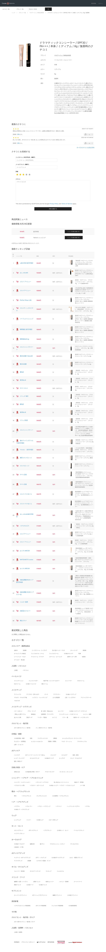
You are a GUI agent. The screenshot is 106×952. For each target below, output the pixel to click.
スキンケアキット (18, 830)
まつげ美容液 (56, 697)
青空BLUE (23, 380)
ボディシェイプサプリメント (39, 895)
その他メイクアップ (71, 694)
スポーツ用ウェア (53, 820)
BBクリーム (45, 684)
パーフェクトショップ (26, 319)
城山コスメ (23, 620)
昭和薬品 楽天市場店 (26, 329)
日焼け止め (17, 771)
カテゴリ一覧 (5, 9)
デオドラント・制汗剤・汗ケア (23, 917)
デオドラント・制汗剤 (20, 723)
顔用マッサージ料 (72, 656)
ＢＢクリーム (80, 680)
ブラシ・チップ (32, 711)
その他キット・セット (62, 830)
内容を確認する (53, 208)
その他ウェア (39, 820)
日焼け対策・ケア (18, 767)
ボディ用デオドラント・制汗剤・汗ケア (24, 921)
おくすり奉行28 (25, 551)
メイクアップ (17, 690)
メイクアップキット (19, 833)
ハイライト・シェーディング (39, 697)
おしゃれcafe (24, 273)
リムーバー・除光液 (19, 871)
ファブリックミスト (43, 738)
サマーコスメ (24, 388)
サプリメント (17, 891)
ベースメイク (58, 60)
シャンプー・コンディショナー (22, 782)
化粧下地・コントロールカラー (51, 680)
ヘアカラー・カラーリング (37, 785)
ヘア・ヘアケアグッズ (20, 802)
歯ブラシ (42, 844)
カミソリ (54, 717)
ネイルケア (64, 755)
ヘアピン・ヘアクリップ (44, 806)
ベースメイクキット (79, 830)
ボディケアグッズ (18, 853)
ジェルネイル (60, 871)
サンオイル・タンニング (66, 771)
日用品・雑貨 (17, 734)
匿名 (18, 134)
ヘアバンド (59, 806)
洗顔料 (24, 650)
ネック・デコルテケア (76, 758)
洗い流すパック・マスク (58, 650)
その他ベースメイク (31, 684)
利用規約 (16, 942)
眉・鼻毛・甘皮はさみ (47, 711)
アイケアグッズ (18, 860)
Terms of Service (67, 204)
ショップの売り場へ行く (73, 231)
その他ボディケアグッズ (58, 857)
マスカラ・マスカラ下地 (20, 697)
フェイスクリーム (53, 653)
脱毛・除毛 (76, 755)
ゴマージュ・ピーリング (55, 656)
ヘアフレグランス (26, 795)
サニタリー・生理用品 (20, 741)
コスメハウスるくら (26, 494)
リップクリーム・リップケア (39, 650)
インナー (28, 820)
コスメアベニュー (25, 290)
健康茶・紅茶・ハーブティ (21, 881)
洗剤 (31, 738)
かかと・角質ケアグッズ (76, 857)
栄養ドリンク (36, 881)
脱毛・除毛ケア (18, 761)
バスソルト (26, 670)
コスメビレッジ (24, 466)
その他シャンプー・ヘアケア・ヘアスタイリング (62, 785)
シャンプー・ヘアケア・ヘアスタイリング (27, 778)
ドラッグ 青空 (24, 396)
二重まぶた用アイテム (20, 714)
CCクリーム (17, 684)
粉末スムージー (50, 881)
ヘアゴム (87, 806)
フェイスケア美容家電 (57, 905)
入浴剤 (16, 670)
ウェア (14, 815)
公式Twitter (41, 942)
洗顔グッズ (29, 717)
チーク (46, 694)
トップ (13, 12)
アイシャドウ (17, 694)
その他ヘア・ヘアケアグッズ (21, 809)
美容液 (84, 650)
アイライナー (56, 694)
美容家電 (15, 901)
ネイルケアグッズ (34, 758)
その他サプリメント (72, 895)
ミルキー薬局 (24, 602)
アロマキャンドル (82, 741)
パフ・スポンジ (18, 711)
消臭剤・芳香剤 (52, 741)
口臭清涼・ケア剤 (18, 847)
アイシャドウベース (86, 697)
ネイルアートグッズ (35, 871)
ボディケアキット (33, 830)
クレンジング (73, 650)
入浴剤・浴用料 (18, 932)
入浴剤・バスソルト (19, 666)
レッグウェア (17, 820)
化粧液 (83, 656)
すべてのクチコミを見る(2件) (85, 147)
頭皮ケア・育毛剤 (79, 782)
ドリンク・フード (18, 877)
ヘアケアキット (47, 830)
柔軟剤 (55, 738)
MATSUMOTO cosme (26, 559)
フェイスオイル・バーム (37, 653)
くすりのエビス (24, 526)
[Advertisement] (53, 26)
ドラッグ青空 (24, 420)
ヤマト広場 (23, 474)
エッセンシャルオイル (37, 741)
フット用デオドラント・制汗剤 (44, 727)
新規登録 (93, 3)
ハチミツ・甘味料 (63, 881)
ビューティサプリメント (20, 895)
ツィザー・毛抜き (42, 717)
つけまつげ (17, 700)
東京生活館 (23, 364)
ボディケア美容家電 (41, 905)
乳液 (80, 653)
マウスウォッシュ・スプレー (57, 844)
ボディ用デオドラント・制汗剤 (22, 727)
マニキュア (49, 871)
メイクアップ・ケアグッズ (21, 707)
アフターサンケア (49, 771)
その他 (14, 912)
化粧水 (16, 650)
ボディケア (16, 751)
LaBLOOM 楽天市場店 (26, 263)
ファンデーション (18, 680)
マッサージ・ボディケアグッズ (22, 857)
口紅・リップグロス (70, 697)
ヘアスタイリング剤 (19, 785)
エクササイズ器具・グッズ (43, 860)
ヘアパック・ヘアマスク (42, 782)
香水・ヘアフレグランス (21, 791)
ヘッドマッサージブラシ (73, 806)
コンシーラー (68, 60)
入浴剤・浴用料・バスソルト (22, 928)
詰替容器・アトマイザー (47, 714)
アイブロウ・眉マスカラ (32, 694)
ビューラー (61, 711)
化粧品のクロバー (25, 611)
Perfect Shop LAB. (26, 300)
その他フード (29, 884)
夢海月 (22, 372)
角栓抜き (33, 714)
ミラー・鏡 (65, 717)
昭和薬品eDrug (24, 339)
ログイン (100, 3)
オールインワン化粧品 (20, 653)
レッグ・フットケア (19, 758)
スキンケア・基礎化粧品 (21, 646)
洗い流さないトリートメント (61, 782)
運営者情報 (51, 942)
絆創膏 (29, 860)
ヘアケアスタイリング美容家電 (22, 905)
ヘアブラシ (17, 806)
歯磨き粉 (32, 844)
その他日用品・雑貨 (19, 738)
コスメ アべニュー (25, 281)
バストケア (53, 755)
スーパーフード (78, 881)
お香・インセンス (18, 744)
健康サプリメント (57, 895)
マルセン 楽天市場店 (26, 449)
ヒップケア (62, 758)
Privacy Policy (54, 204)
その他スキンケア (68, 653)
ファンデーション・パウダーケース (68, 714)
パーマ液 (82, 785)
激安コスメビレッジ (26, 458)
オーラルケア (17, 840)
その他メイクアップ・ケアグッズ (78, 711)
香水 (15, 795)
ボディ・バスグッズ (41, 857)
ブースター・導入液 (19, 659)
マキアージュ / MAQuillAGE (36, 12)
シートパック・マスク (20, 656)
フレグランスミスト (41, 795)
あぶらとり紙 (17, 717)
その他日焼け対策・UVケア (32, 771)
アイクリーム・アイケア (37, 656)
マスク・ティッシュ (67, 741)
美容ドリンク (17, 884)
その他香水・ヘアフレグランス (60, 795)
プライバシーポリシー (28, 942)
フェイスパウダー (33, 680)
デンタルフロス (74, 844)
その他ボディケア (49, 758)
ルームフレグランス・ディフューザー (72, 738)
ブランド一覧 (19, 9)
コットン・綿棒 (87, 714)
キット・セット (17, 826)
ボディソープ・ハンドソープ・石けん (35, 755)
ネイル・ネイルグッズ (20, 867)
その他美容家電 (72, 905)
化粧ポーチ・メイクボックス (81, 717)
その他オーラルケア (19, 844)
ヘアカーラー (28, 806)
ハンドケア (17, 755)
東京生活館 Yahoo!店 (26, 356)
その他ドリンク (43, 884)
